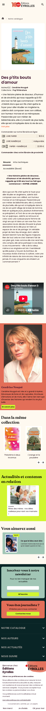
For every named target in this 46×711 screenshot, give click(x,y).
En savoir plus (8, 407)
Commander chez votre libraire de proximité (22, 152)
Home (2, 19)
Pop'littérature (20, 90)
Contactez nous (23, 613)
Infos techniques (20, 162)
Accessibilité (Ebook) (12, 168)
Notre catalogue (15, 19)
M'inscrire (23, 594)
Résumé (7, 162)
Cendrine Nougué (20, 87)
